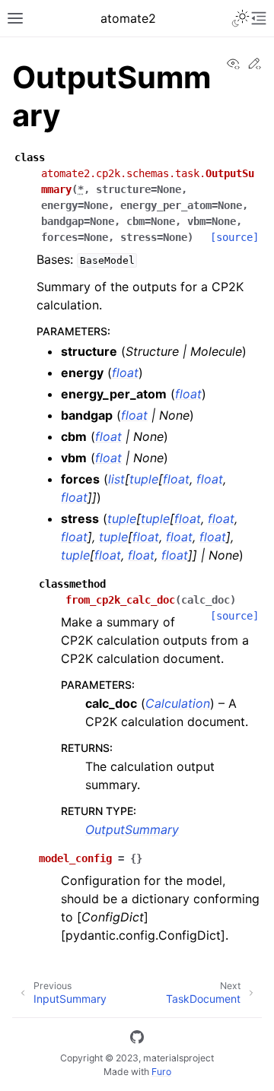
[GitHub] (137, 1039)
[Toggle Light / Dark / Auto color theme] (240, 18)
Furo (161, 1071)
